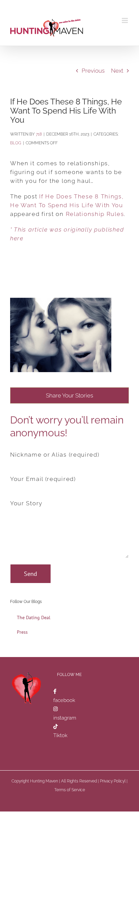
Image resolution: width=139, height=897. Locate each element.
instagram (64, 718)
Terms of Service (69, 789)
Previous (93, 70)
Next (117, 70)
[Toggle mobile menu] (125, 20)
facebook (64, 700)
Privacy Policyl (113, 781)
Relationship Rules (95, 214)
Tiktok (60, 735)
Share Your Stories (69, 395)
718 (39, 134)
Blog (15, 143)
